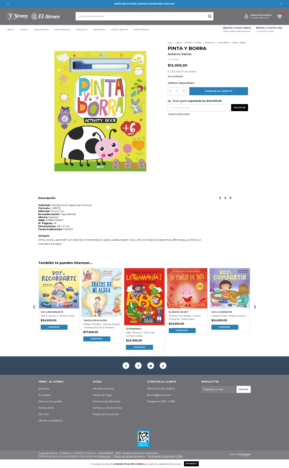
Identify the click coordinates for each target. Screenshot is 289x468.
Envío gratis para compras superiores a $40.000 (144, 4)
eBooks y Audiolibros (50, 420)
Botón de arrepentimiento (129, 456)
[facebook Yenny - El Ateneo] (138, 365)
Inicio (170, 43)
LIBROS (10, 29)
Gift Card (43, 414)
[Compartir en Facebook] (220, 197)
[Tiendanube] (240, 455)
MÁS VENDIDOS (62, 29)
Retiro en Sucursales (50, 401)
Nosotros (43, 388)
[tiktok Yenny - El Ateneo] (163, 365)
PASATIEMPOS (41, 29)
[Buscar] (209, 16)
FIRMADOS (81, 29)
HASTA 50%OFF (141, 29)
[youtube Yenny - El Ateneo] (150, 365)
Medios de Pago (102, 395)
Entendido (191, 464)
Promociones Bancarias (106, 401)
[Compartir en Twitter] (225, 197)
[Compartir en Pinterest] (230, 197)
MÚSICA (24, 29)
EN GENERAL (223, 43)
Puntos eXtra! (46, 407)
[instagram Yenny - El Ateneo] (126, 365)
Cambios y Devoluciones (107, 407)
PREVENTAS (99, 29)
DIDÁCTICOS (210, 43)
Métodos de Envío (103, 388)
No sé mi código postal (179, 113)
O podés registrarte (259, 17)
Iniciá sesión (264, 15)
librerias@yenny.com (159, 395)
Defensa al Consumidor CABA (165, 456)
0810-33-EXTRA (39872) (161, 388)
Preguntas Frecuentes (106, 414)
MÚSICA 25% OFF (119, 29)
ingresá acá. (104, 456)
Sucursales (44, 395)
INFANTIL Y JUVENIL (193, 43)
